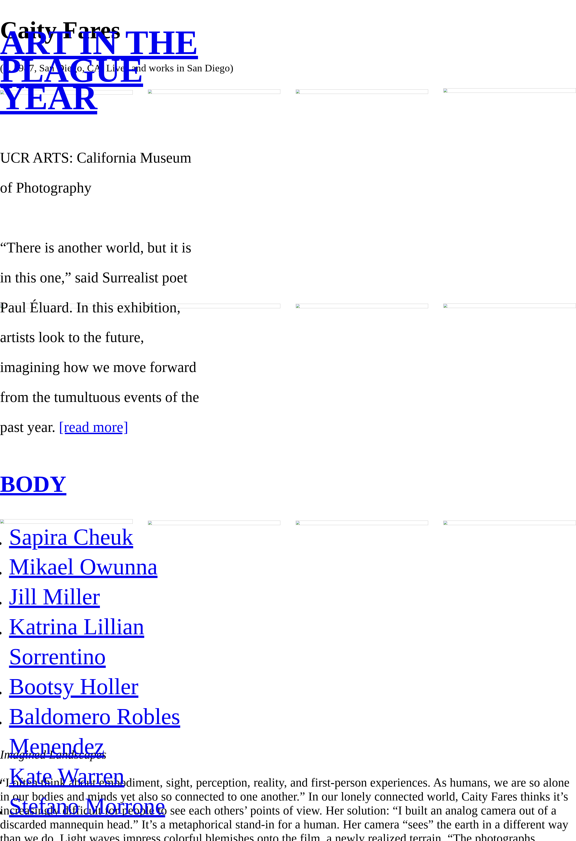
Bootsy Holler (73, 686)
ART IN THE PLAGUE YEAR (99, 70)
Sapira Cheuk (71, 537)
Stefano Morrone (87, 806)
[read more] (93, 427)
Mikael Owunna (83, 566)
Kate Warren (66, 776)
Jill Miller (54, 596)
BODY (33, 484)
